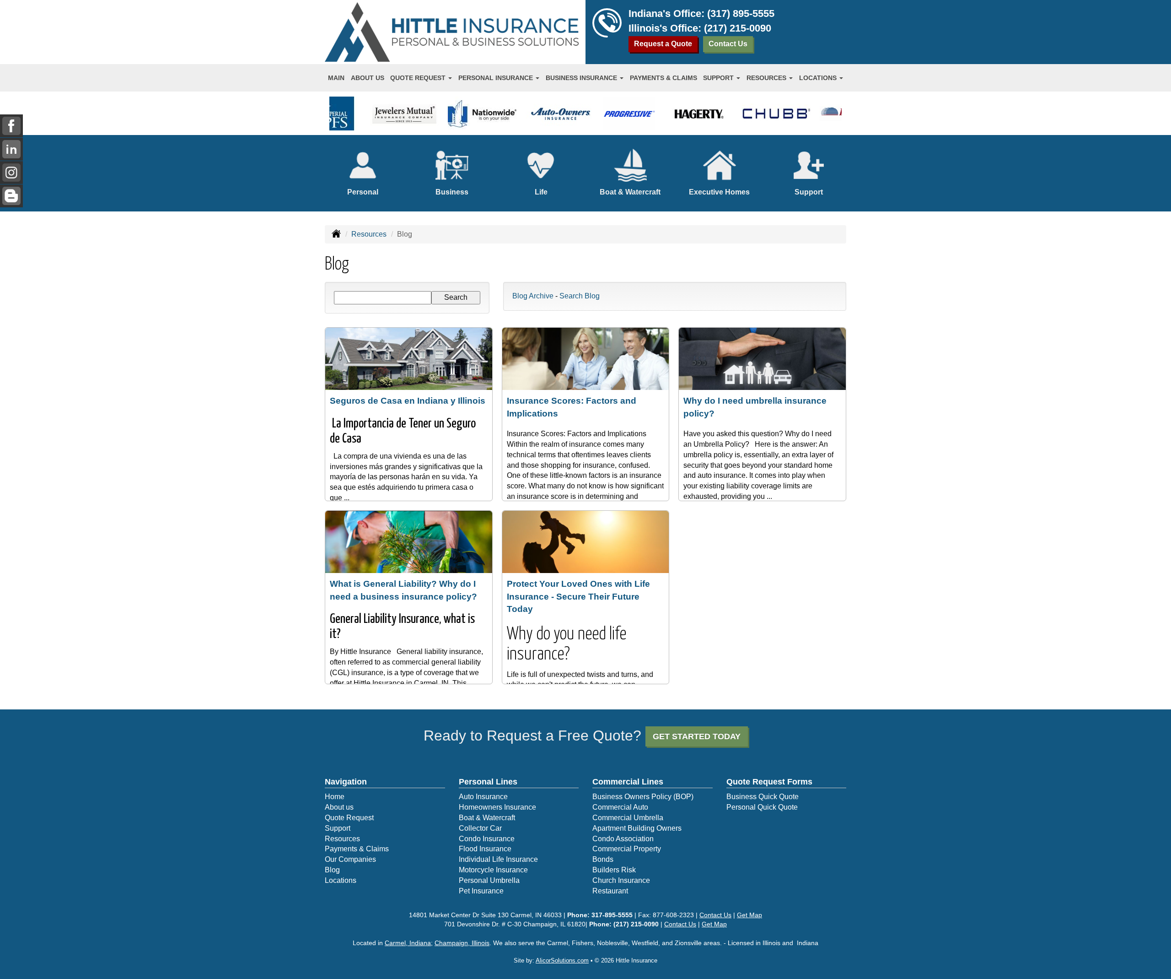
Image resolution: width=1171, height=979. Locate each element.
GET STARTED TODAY (697, 736)
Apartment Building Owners (637, 828)
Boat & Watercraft (487, 818)
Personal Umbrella (489, 880)
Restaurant (610, 891)
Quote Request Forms (769, 781)
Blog (332, 870)
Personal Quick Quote (762, 807)
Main (336, 77)
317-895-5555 (612, 915)
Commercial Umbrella (627, 818)
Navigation (346, 781)
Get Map (749, 915)
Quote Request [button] (418, 77)
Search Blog (579, 296)
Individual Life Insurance (498, 859)
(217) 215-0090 (737, 28)
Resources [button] (767, 77)
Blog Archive (532, 296)
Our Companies (350, 859)
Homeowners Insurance (497, 807)
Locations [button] (818, 77)
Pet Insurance (481, 891)
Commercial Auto (620, 807)
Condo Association (623, 839)
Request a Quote (663, 44)
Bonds (602, 859)
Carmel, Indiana (408, 943)
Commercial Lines (627, 781)
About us (367, 77)
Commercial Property (626, 849)
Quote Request (349, 818)
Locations (340, 880)
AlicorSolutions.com (562, 960)
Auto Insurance (483, 797)
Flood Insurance (485, 849)
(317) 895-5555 (740, 13)
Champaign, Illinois (462, 943)
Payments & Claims (663, 77)
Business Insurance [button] (582, 77)
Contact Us (728, 44)
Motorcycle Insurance (493, 870)
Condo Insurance (487, 839)
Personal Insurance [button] (496, 77)
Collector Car (480, 828)
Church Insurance (621, 880)
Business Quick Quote (762, 797)
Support (337, 828)
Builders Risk (614, 870)
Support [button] (719, 77)
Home (334, 797)
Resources (369, 234)
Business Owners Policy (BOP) (642, 797)
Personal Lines (488, 781)
